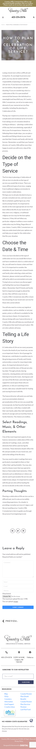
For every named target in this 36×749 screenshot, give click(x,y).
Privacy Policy (19, 741)
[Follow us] (30, 652)
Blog (6, 694)
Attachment (6, 594)
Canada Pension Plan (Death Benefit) (26, 696)
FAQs (6, 696)
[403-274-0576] (7, 652)
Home (3, 24)
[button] (12, 531)
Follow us (30, 657)
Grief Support (9, 704)
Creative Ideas (9, 707)
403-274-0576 (6, 657)
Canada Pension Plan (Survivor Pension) (26, 704)
